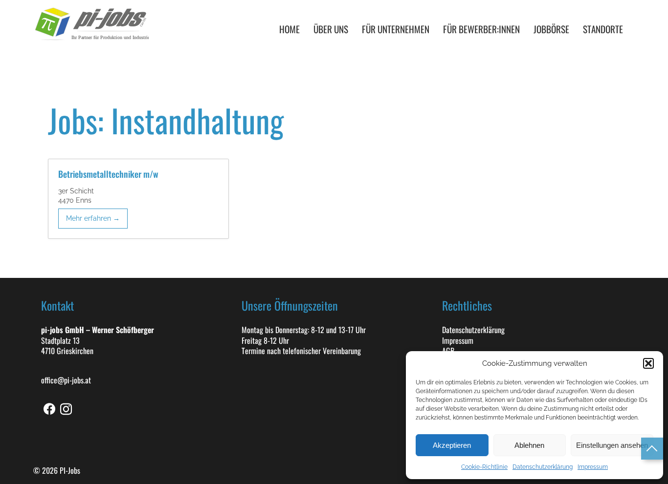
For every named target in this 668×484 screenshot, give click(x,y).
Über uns (330, 29)
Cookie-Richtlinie (484, 466)
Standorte (603, 29)
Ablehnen (529, 445)
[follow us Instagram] (66, 409)
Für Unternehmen (395, 29)
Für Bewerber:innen (481, 29)
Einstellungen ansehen (612, 445)
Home (289, 29)
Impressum (593, 466)
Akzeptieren (452, 445)
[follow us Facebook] (49, 409)
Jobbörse (551, 29)
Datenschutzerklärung (542, 466)
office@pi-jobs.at (66, 380)
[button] (648, 363)
